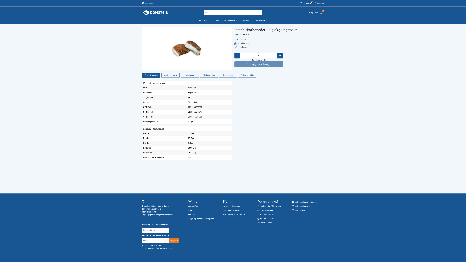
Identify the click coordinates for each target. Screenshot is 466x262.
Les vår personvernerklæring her (156, 235)
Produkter (203, 20)
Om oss (191, 214)
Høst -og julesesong (231, 206)
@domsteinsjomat (303, 206)
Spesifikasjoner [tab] (151, 75)
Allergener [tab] (189, 75)
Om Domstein (229, 20)
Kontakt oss (246, 20)
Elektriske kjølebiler (231, 210)
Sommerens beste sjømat (234, 214)
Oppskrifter (193, 206)
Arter (190, 210)
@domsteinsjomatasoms (305, 202)
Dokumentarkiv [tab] (247, 75)
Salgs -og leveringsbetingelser (201, 218)
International (150, 3)
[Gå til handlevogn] (321, 12)
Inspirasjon (260, 20)
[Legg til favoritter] (306, 30)
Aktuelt (216, 20)
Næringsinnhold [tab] (170, 75)
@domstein (300, 210)
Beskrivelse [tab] (228, 75)
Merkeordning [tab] (209, 75)
